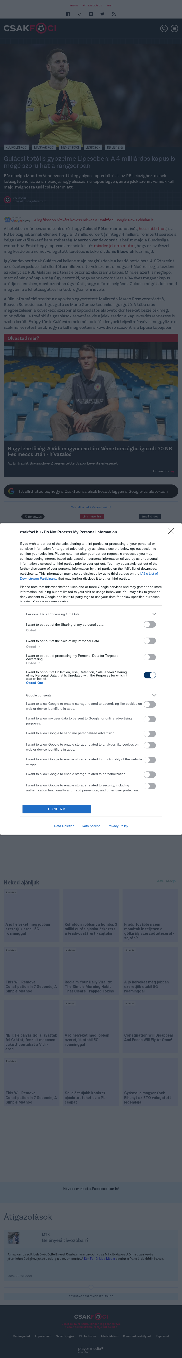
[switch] (150, 624)
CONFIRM (57, 809)
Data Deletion (64, 826)
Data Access (91, 826)
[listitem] (91, 613)
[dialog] (91, 679)
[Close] (172, 532)
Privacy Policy (118, 826)
